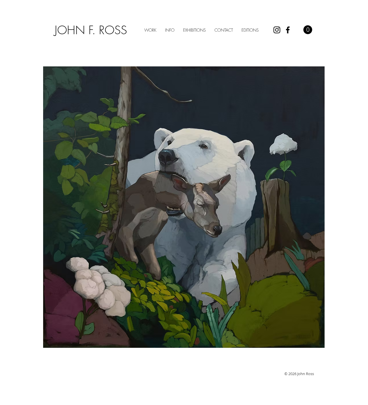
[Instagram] (276, 29)
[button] (307, 29)
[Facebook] (287, 29)
